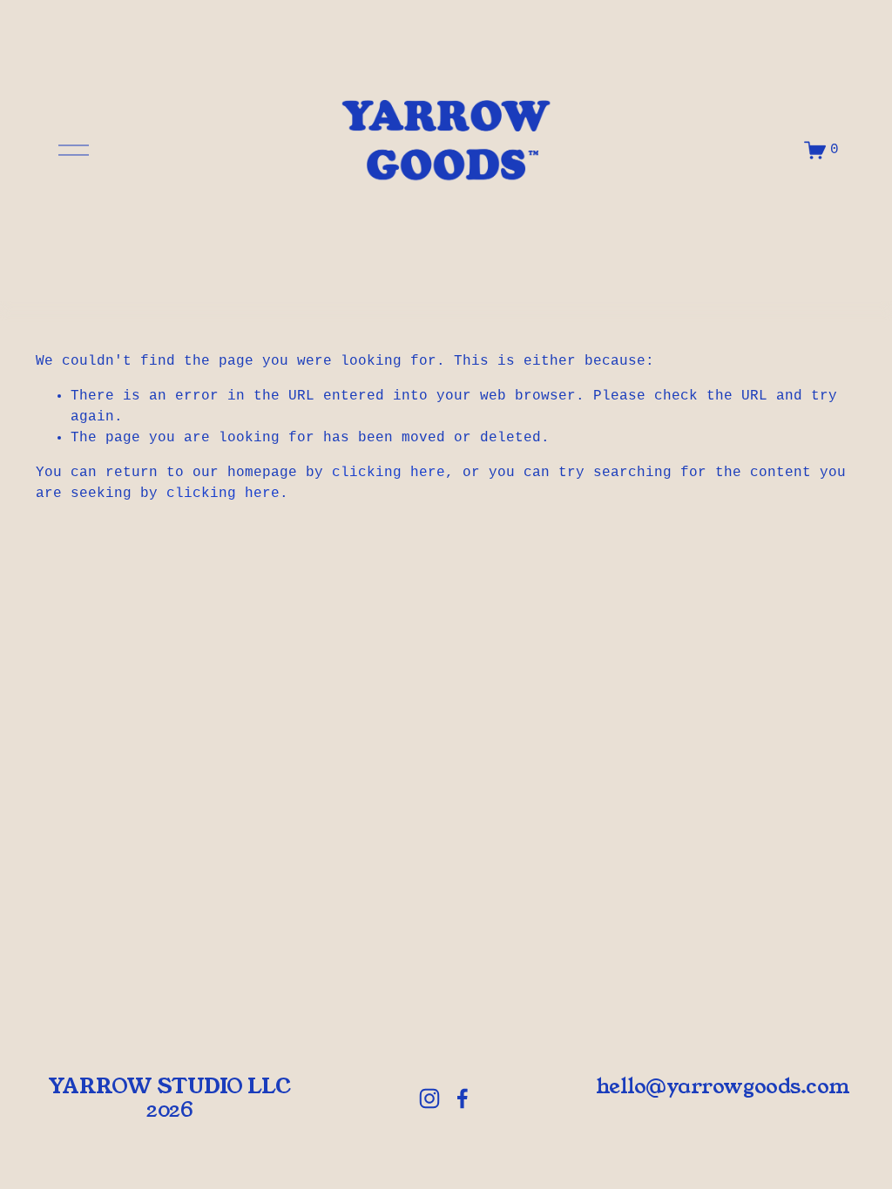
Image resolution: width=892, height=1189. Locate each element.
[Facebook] (462, 1098)
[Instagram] (429, 1098)
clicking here (388, 472)
